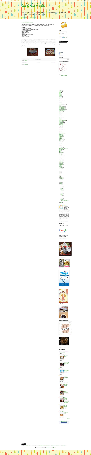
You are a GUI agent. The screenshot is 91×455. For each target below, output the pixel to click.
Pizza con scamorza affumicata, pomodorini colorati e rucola (66, 407)
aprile (61, 202)
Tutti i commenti (62, 33)
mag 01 (62, 199)
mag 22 (62, 189)
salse (60, 153)
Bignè (60, 93)
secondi (60, 154)
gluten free (60, 117)
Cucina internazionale (62, 104)
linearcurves (47, 447)
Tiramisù (26, 60)
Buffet (60, 95)
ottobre (61, 179)
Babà (60, 92)
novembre (61, 178)
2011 (60, 176)
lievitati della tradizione (62, 120)
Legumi (60, 119)
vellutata (60, 168)
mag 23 (62, 188)
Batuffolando (62, 390)
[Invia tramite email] (36, 59)
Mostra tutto (68, 418)
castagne (60, 96)
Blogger (54, 447)
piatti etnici (60, 138)
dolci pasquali (61, 112)
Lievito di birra (61, 123)
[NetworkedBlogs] (64, 421)
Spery (65, 205)
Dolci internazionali (62, 110)
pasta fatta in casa (62, 133)
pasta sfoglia (61, 136)
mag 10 (62, 194)
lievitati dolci (61, 121)
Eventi (60, 113)
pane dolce (61, 132)
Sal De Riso (61, 152)
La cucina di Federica (63, 397)
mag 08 (62, 195)
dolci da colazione (62, 107)
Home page (24, 17)
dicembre (61, 177)
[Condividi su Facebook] (39, 59)
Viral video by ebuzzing (64, 75)
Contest (60, 98)
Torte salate (61, 164)
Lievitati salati (61, 122)
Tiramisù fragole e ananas (27, 22)
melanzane (61, 125)
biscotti (60, 94)
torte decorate (61, 162)
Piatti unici (60, 140)
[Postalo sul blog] (37, 59)
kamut (60, 118)
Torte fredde (61, 163)
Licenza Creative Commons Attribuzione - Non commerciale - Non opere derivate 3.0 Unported (52, 445)
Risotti (60, 151)
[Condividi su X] (38, 59)
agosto (61, 182)
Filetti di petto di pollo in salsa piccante (66, 385)
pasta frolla (61, 134)
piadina (60, 137)
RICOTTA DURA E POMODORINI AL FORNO (66, 363)
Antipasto (60, 90)
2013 (60, 173)
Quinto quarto (61, 149)
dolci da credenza (61, 108)
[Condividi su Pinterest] (40, 59)
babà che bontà (33, 6)
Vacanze (60, 166)
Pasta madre (61, 135)
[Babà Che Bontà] (59, 54)
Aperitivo (60, 91)
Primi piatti (60, 147)
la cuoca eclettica (62, 404)
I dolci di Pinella (62, 411)
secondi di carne (61, 155)
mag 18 (62, 190)
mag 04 (62, 198)
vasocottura (61, 167)
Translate (65, 37)
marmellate (61, 124)
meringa (60, 126)
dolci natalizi (61, 111)
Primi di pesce (61, 146)
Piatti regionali (61, 139)
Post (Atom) (26, 64)
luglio (61, 183)
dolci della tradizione (62, 109)
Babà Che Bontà (61, 52)
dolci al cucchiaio (61, 106)
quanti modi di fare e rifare (63, 148)
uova (60, 165)
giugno (61, 184)
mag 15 (62, 193)
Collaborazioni (32, 17)
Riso (60, 150)
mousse (60, 127)
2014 (60, 172)
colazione (60, 97)
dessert (60, 105)
